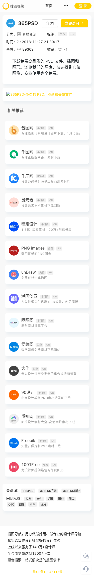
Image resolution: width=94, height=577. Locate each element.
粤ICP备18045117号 (47, 572)
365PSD (28, 491)
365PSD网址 (71, 491)
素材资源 (29, 34)
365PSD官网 (48, 491)
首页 (48, 6)
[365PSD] (47, 94)
